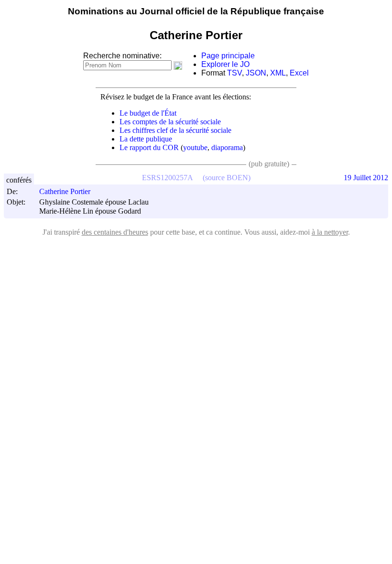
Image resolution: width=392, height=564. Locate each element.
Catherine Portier (64, 191)
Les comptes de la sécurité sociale (170, 122)
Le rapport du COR (149, 147)
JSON (256, 73)
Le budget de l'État (148, 113)
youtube (195, 147)
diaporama (227, 147)
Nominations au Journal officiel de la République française (196, 11)
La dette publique (146, 139)
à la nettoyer (330, 232)
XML (278, 73)
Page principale (228, 56)
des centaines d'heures (115, 232)
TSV (234, 73)
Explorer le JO (225, 64)
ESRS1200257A (167, 178)
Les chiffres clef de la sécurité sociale (175, 130)
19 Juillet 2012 (366, 178)
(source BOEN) (226, 178)
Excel (299, 73)
